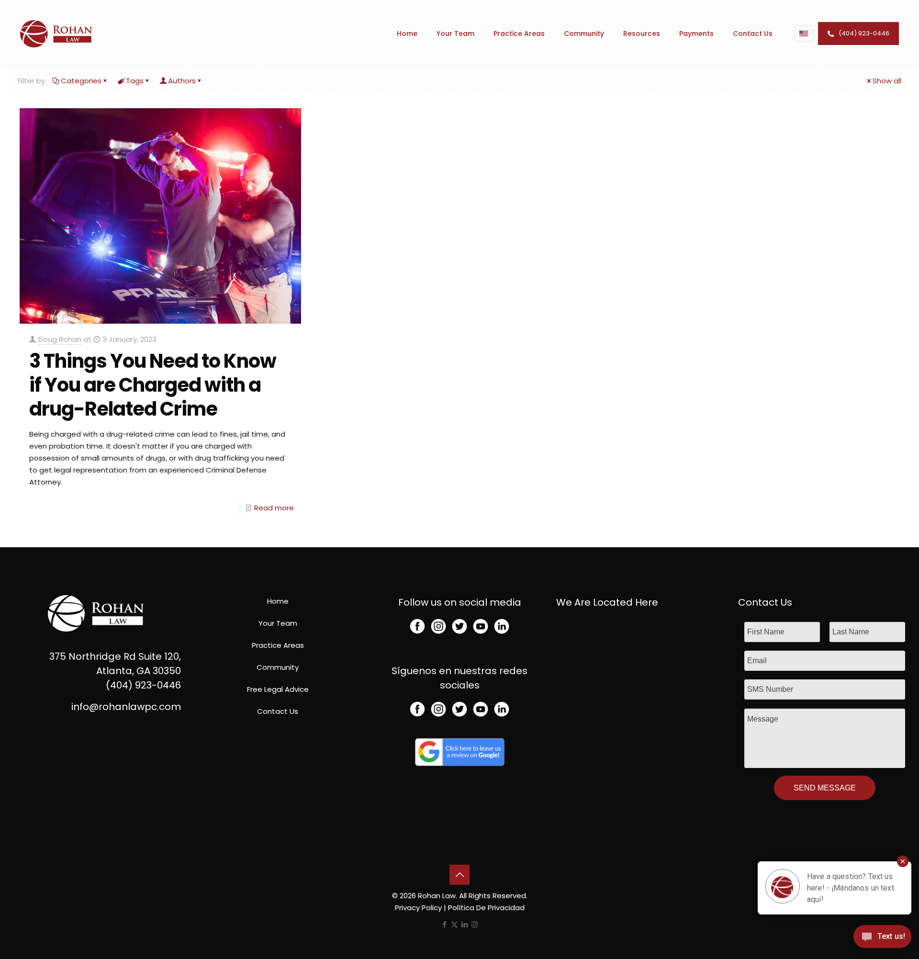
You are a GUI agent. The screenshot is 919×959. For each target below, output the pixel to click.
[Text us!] (882, 939)
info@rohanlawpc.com (126, 706)
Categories (81, 81)
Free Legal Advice (278, 689)
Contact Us (277, 711)
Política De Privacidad (486, 908)
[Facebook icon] (444, 924)
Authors (182, 81)
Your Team (277, 623)
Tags (135, 81)
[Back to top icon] (459, 875)
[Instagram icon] (474, 924)
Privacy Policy (418, 908)
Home (278, 601)
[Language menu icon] (803, 33)
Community (278, 667)
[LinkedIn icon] (464, 924)
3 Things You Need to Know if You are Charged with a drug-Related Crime (152, 385)
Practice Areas (278, 645)
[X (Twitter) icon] (454, 924)
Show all (887, 81)
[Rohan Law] (56, 33)
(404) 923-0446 (864, 33)
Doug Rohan (59, 339)
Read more (274, 508)
